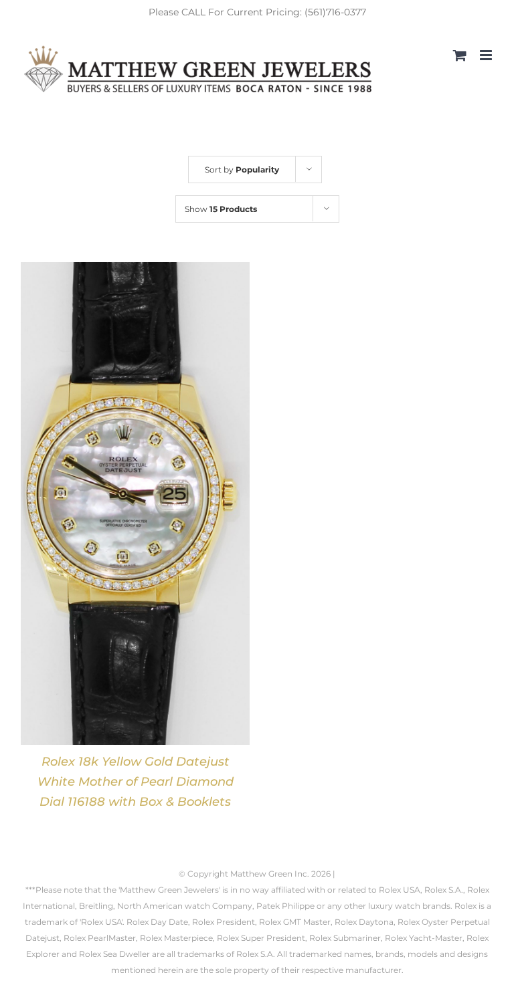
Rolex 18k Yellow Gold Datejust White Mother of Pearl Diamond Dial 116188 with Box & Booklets (135, 781)
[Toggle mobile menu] (487, 55)
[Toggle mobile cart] (459, 55)
